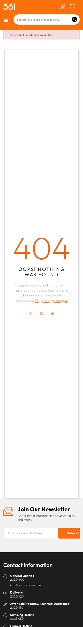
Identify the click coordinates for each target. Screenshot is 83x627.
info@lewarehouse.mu (25, 585)
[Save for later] (72, 6)
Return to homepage (51, 300)
